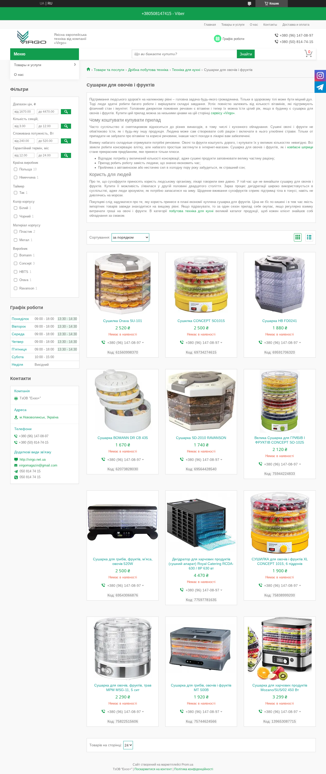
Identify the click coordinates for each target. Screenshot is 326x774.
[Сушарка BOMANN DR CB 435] (122, 401)
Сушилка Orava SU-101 (122, 321)
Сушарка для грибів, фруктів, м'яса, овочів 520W (123, 561)
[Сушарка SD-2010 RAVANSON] (201, 401)
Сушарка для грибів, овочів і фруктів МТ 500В (201, 687)
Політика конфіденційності (193, 769)
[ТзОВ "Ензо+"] (30, 39)
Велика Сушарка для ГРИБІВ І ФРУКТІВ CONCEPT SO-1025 (279, 440)
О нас (254, 24)
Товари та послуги (109, 70)
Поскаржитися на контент (153, 769)
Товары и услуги (232, 24)
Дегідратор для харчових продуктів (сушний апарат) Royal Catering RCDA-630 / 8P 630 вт (201, 563)
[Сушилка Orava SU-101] (122, 284)
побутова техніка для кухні (191, 211)
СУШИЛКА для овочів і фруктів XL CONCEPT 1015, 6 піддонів (280, 561)
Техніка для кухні (186, 70)
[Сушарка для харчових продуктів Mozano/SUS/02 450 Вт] (280, 648)
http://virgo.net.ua (33, 459)
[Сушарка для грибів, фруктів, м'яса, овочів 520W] (122, 522)
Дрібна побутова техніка (148, 70)
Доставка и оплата (295, 24)
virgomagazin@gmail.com (38, 465)
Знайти (246, 54)
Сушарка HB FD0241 (279, 321)
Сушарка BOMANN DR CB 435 (123, 438)
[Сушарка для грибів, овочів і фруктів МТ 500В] (201, 648)
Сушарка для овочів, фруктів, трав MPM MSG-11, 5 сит (122, 687)
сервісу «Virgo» (223, 113)
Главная (210, 24)
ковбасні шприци (300, 147)
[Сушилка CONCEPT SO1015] (201, 284)
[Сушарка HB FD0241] (280, 284)
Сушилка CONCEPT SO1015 (201, 321)
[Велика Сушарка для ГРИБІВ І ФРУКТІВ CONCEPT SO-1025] (280, 401)
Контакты (270, 24)
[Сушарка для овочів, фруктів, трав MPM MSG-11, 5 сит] (122, 648)
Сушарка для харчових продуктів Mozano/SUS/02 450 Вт (279, 687)
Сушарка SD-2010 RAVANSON (201, 438)
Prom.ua (187, 764)
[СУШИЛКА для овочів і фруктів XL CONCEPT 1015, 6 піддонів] (280, 522)
